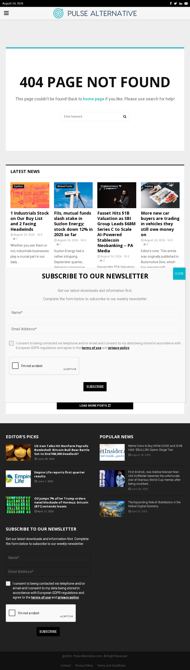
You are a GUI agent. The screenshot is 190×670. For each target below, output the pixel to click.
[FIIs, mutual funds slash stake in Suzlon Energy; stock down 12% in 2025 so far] (73, 195)
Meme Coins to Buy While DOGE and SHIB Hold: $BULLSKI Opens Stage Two (155, 447)
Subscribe (48, 631)
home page (93, 98)
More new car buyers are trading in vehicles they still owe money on (160, 224)
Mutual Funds (65, 186)
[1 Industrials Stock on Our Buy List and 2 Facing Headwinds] (29, 195)
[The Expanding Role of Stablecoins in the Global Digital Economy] (112, 508)
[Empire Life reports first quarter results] (18, 478)
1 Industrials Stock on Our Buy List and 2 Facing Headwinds (29, 221)
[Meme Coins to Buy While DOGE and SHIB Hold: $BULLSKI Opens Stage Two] (112, 452)
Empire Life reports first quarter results (59, 474)
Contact (66, 665)
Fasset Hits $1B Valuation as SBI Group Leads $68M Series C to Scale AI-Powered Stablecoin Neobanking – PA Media (116, 232)
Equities (18, 186)
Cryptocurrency (109, 186)
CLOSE (179, 273)
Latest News (25, 171)
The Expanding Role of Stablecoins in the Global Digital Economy (154, 504)
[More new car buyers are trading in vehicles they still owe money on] (160, 195)
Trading (148, 186)
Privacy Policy (84, 665)
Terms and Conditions (111, 665)
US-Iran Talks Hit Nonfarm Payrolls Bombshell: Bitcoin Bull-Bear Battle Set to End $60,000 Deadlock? (61, 450)
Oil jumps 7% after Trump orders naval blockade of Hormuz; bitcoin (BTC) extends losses (61, 502)
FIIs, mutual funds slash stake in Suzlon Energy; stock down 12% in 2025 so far (73, 224)
